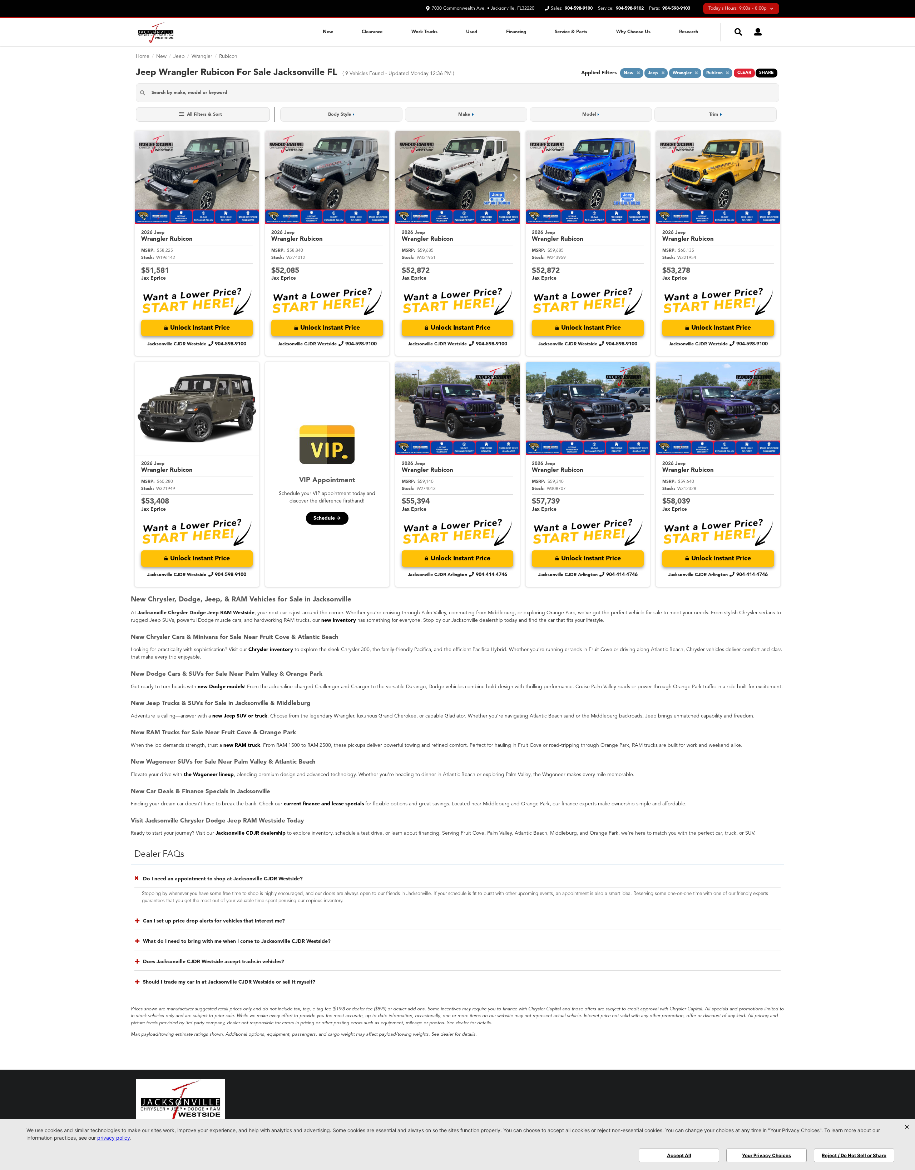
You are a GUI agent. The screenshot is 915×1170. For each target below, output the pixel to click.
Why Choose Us (633, 32)
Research (688, 32)
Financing (516, 32)
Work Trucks (424, 32)
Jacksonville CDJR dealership (251, 833)
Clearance (372, 32)
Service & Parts (571, 32)
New (328, 32)
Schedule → (327, 518)
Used (471, 32)
